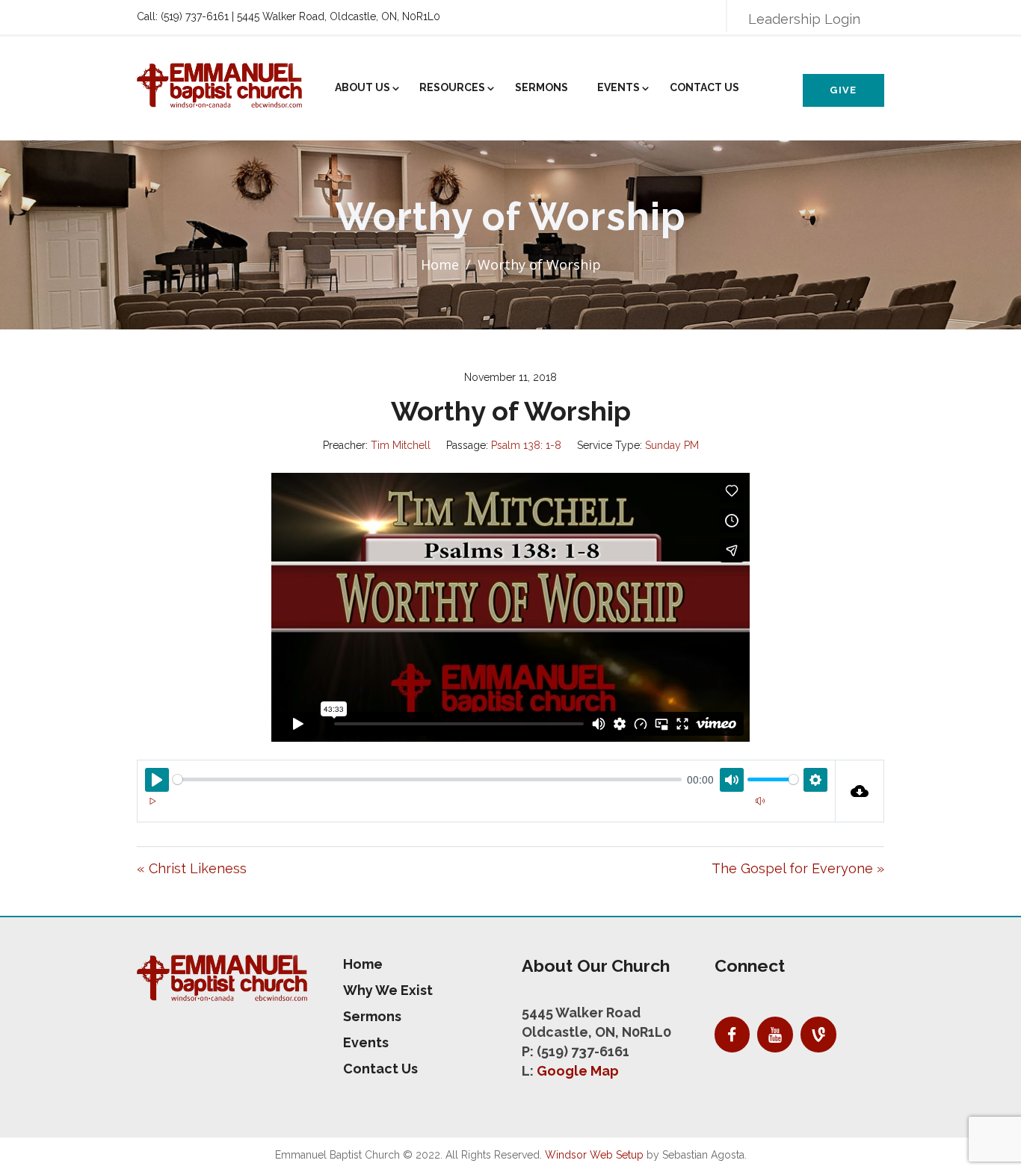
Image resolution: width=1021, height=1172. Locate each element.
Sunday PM (672, 445)
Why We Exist (388, 990)
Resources (452, 87)
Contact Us (704, 87)
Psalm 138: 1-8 (526, 445)
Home (440, 264)
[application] (486, 810)
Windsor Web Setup (594, 1155)
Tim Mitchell (401, 445)
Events (618, 87)
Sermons (541, 87)
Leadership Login (804, 19)
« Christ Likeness (192, 868)
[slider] (427, 779)
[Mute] (760, 801)
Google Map (578, 1071)
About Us (362, 87)
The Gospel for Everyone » (798, 868)
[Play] (152, 801)
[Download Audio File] (860, 791)
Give (843, 90)
